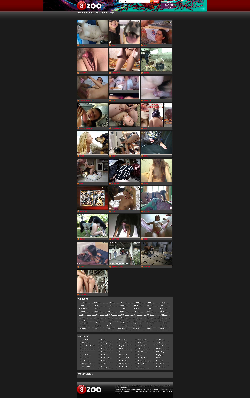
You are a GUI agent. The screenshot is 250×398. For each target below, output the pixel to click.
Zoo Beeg (158, 343)
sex (163, 305)
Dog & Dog (122, 339)
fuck (137, 320)
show (111, 320)
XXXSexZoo (140, 364)
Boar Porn (103, 355)
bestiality (84, 328)
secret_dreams (137, 323)
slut (97, 328)
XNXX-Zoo (158, 349)
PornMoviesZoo (104, 346)
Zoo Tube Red (141, 339)
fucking (124, 305)
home (163, 328)
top (111, 305)
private (110, 317)
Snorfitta (139, 367)
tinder (84, 317)
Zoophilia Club (123, 358)
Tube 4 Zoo (140, 355)
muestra (150, 305)
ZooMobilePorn (104, 358)
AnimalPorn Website (87, 346)
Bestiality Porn (104, 343)
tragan (150, 328)
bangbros (84, 326)
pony (97, 326)
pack (150, 308)
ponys (150, 311)
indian (137, 317)
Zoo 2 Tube (140, 352)
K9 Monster (122, 349)
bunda (124, 308)
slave (163, 323)
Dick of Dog (159, 352)
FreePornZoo (122, 361)
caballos (124, 323)
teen (97, 302)
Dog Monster (122, 346)
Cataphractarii (85, 364)
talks (97, 308)
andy (84, 320)
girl (84, 314)
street (164, 314)
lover (84, 302)
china (97, 314)
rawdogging (84, 308)
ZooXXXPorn (159, 339)
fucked (97, 320)
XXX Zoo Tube (123, 364)
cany (110, 311)
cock (84, 305)
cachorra (124, 311)
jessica (110, 314)
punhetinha (124, 320)
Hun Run (102, 364)
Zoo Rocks (84, 339)
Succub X (158, 361)
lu (110, 308)
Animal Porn (85, 358)
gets (97, 317)
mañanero (137, 308)
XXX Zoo (158, 358)
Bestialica (139, 343)
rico (137, 311)
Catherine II (84, 343)
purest (163, 308)
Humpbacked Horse (143, 361)
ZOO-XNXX (85, 367)
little (97, 323)
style (163, 311)
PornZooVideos (160, 367)
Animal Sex (84, 352)
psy (110, 323)
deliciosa (137, 328)
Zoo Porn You (141, 346)
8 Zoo (89, 6)
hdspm (163, 302)
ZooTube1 (158, 346)
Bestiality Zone (104, 367)
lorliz (124, 302)
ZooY (120, 352)
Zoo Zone (84, 349)
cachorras (124, 326)
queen (124, 317)
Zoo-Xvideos (85, 355)
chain (111, 302)
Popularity (169, 6)
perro (137, 314)
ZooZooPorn (103, 349)
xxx (111, 328)
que (150, 326)
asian (84, 311)
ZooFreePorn (122, 343)
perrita (150, 302)
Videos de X (122, 355)
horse (163, 317)
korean (163, 326)
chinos (150, 314)
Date (169, 7)
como (150, 320)
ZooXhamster (85, 361)
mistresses (163, 320)
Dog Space (158, 355)
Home (169, 2)
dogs (97, 311)
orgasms (137, 302)
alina (97, 305)
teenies (110, 326)
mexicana (137, 326)
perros (150, 323)
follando (150, 317)
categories (169, 4)
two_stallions (123, 328)
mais (124, 314)
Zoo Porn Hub (141, 358)
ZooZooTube (122, 367)
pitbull (137, 305)
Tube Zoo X (159, 364)
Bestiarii (102, 352)
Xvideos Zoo (103, 361)
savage (84, 323)
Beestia (102, 339)
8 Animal (139, 349)
